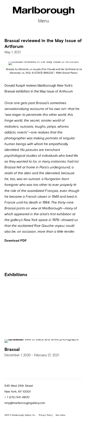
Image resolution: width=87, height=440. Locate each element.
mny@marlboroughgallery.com (24, 403)
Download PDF (15, 240)
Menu (43, 20)
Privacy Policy (46, 415)
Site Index (60, 415)
